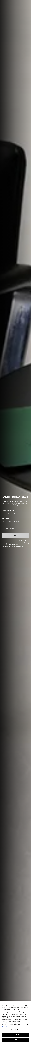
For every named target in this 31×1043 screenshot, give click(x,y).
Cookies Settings (15, 1030)
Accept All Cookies (15, 1040)
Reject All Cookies (15, 1035)
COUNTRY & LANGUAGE (8, 510)
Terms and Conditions (23, 543)
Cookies (16, 544)
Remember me (9, 528)
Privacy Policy (5, 544)
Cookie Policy (5, 1026)
